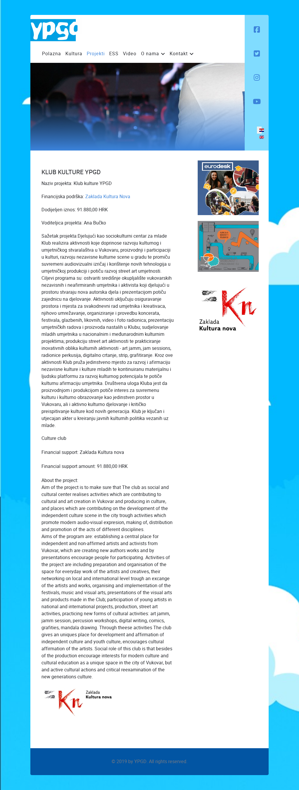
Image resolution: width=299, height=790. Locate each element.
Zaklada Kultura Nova (107, 196)
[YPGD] (56, 29)
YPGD (140, 761)
